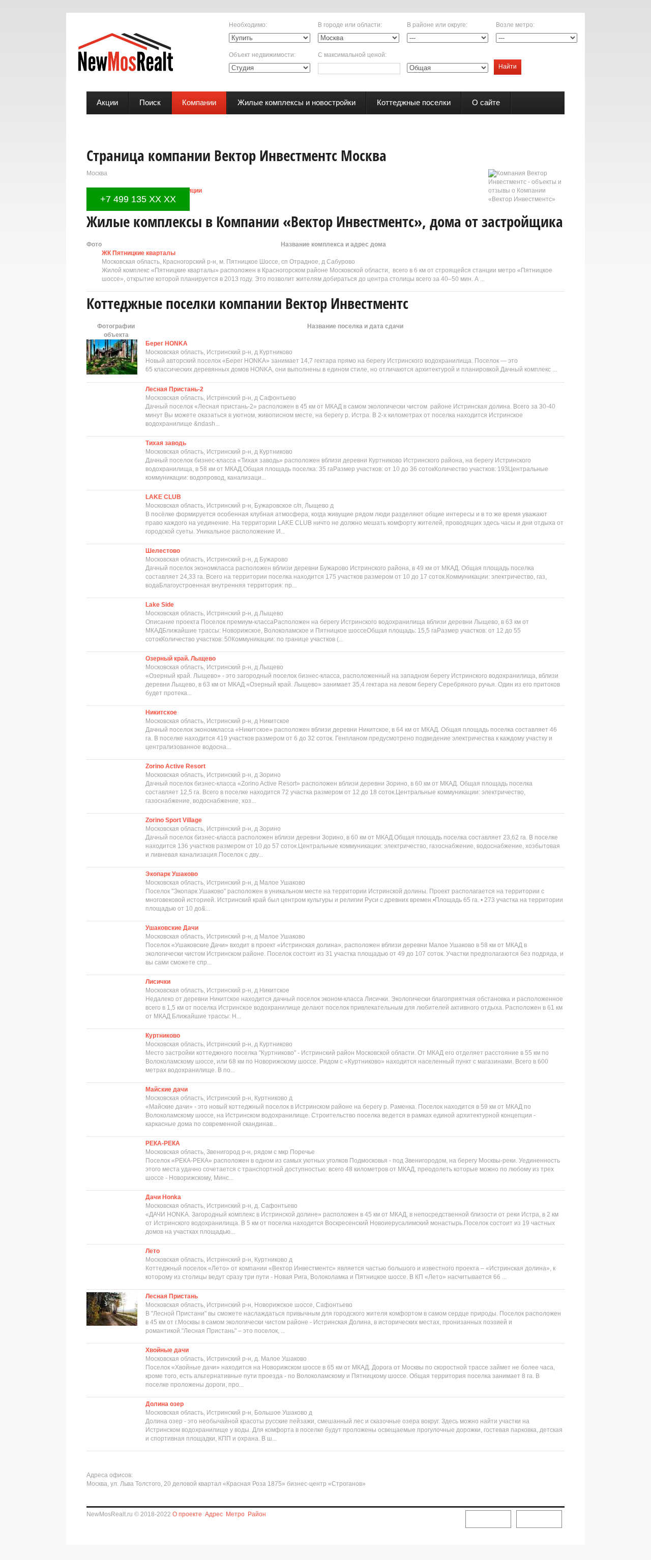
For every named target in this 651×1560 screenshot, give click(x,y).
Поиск (150, 102)
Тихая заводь (165, 443)
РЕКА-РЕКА (162, 1143)
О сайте (486, 102)
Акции (107, 102)
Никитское (161, 712)
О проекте (187, 1514)
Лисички (157, 981)
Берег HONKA (166, 343)
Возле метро (514, 24)
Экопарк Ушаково (171, 874)
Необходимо (247, 24)
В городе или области (349, 24)
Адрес (214, 1514)
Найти (507, 66)
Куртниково (162, 1035)
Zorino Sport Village (173, 820)
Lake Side (159, 604)
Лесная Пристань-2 (174, 389)
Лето (152, 1251)
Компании (199, 102)
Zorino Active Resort (175, 766)
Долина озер (164, 1404)
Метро (235, 1514)
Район (257, 1514)
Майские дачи (166, 1089)
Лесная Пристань (171, 1296)
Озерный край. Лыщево (180, 658)
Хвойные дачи (167, 1350)
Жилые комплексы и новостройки (297, 102)
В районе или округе (436, 24)
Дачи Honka (163, 1197)
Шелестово (162, 550)
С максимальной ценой (351, 54)
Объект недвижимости (261, 54)
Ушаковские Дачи (171, 927)
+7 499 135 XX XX (138, 199)
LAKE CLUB (163, 497)
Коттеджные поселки (414, 102)
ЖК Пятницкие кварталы (138, 253)
